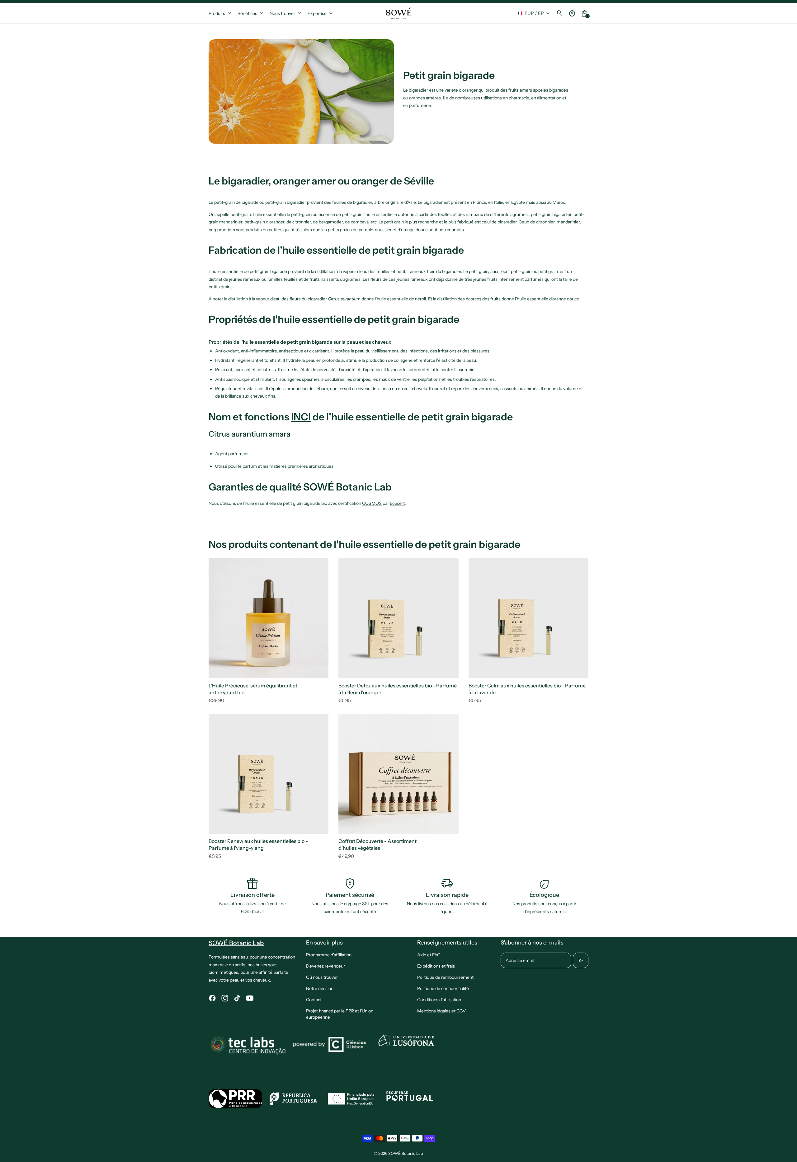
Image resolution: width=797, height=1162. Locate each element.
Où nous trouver (322, 977)
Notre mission (319, 988)
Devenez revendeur (325, 966)
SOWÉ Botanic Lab (405, 1153)
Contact (314, 999)
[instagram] (225, 998)
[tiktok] (237, 998)
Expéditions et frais (436, 966)
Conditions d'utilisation (439, 999)
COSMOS (372, 503)
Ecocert (397, 503)
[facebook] (212, 998)
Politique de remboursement (445, 977)
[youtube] (249, 998)
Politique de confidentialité (443, 988)
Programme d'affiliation (328, 955)
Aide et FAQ (429, 955)
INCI (301, 417)
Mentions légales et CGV (441, 1011)
